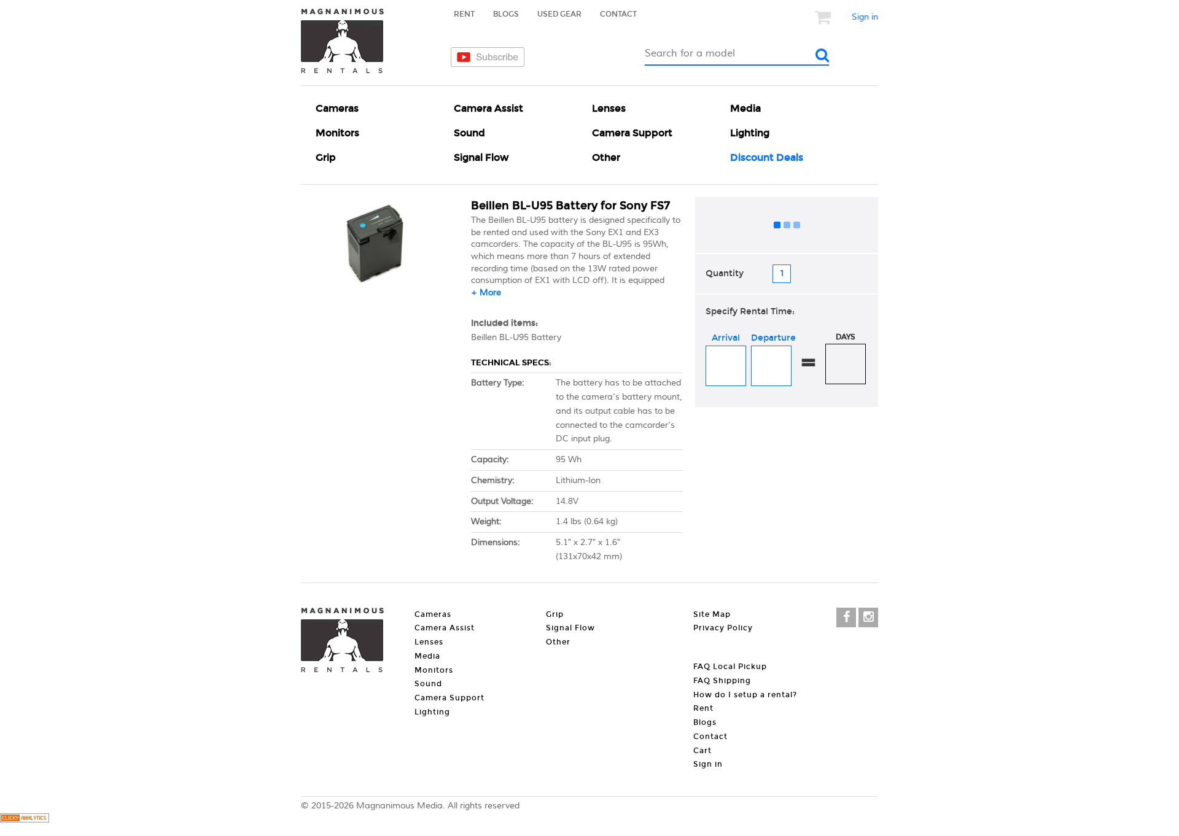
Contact (618, 14)
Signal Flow (481, 157)
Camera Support (632, 133)
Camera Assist (488, 108)
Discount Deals (766, 157)
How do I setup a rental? (745, 695)
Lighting (749, 133)
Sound (469, 133)
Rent (464, 14)
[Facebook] (846, 617)
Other (606, 157)
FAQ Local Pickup (730, 666)
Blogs (506, 14)
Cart (702, 750)
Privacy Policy (723, 628)
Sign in (865, 17)
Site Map (712, 614)
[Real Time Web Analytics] (24, 820)
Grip (326, 157)
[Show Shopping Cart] (824, 17)
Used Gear (559, 14)
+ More (486, 292)
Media (745, 108)
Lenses (609, 108)
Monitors (337, 133)
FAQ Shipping (722, 680)
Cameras (337, 108)
